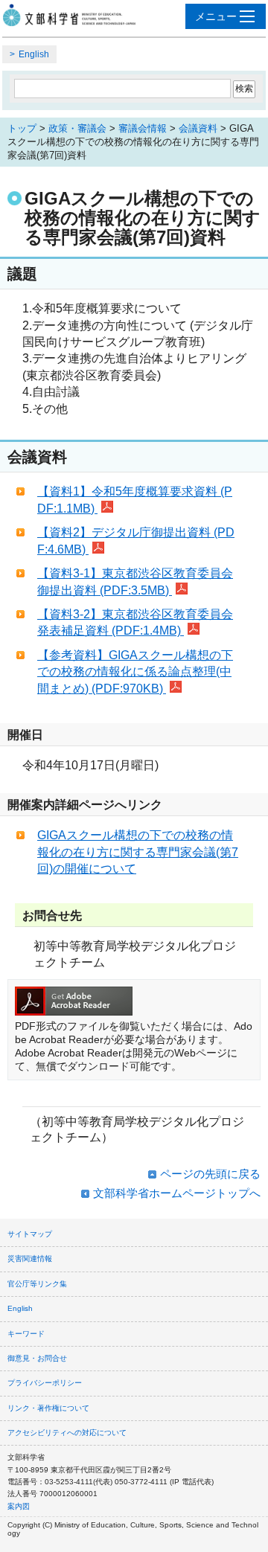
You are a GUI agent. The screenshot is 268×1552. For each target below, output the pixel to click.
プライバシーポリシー (44, 1383)
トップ (21, 128)
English (34, 54)
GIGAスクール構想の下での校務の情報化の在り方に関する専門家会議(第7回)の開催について (137, 852)
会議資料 (198, 128)
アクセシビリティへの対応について (67, 1432)
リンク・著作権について (48, 1408)
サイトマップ (29, 1234)
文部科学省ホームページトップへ (177, 1193)
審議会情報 (142, 128)
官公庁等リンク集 (37, 1284)
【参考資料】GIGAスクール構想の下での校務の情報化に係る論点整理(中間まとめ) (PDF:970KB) (135, 672)
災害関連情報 (29, 1258)
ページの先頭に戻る (210, 1173)
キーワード (26, 1334)
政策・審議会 (77, 128)
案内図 (18, 1506)
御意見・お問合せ (37, 1358)
